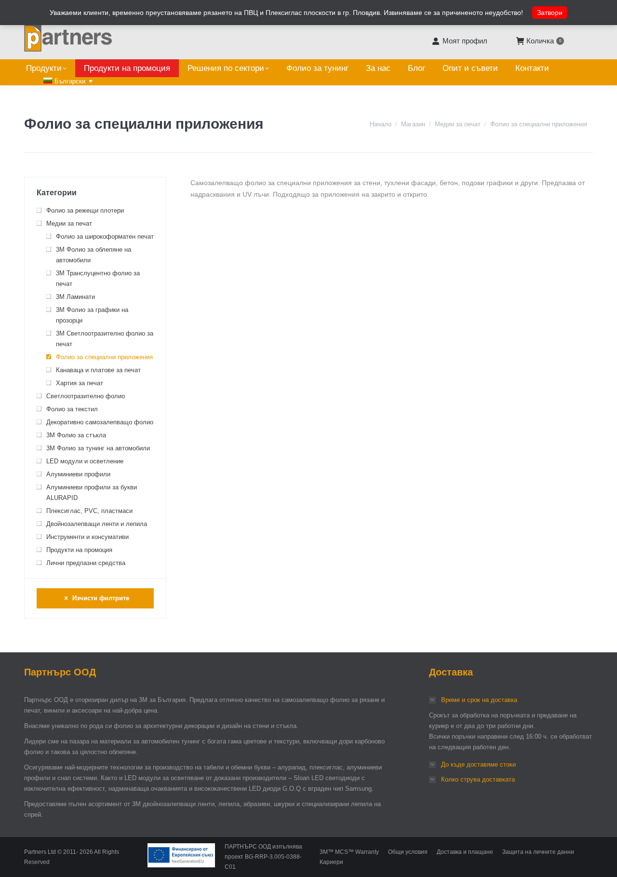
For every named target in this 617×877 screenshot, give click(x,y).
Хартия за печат (79, 383)
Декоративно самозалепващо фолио (99, 422)
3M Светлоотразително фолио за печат (104, 339)
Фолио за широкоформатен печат (105, 236)
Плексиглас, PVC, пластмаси (89, 510)
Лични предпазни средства (85, 563)
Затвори (550, 12)
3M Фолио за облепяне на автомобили (93, 255)
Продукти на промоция (79, 549)
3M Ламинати (75, 296)
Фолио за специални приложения (104, 357)
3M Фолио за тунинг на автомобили (98, 448)
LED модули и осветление (84, 461)
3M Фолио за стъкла (76, 435)
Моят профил (465, 41)
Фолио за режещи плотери (85, 210)
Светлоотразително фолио (85, 396)
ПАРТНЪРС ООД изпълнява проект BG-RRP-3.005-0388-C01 (263, 856)
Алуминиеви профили (78, 474)
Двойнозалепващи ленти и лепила (96, 523)
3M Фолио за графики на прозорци (92, 315)
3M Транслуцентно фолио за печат (98, 278)
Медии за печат (69, 223)
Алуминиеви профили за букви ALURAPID (91, 492)
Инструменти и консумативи (87, 536)
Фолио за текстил (72, 409)
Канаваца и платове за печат (98, 370)
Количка (543, 41)
